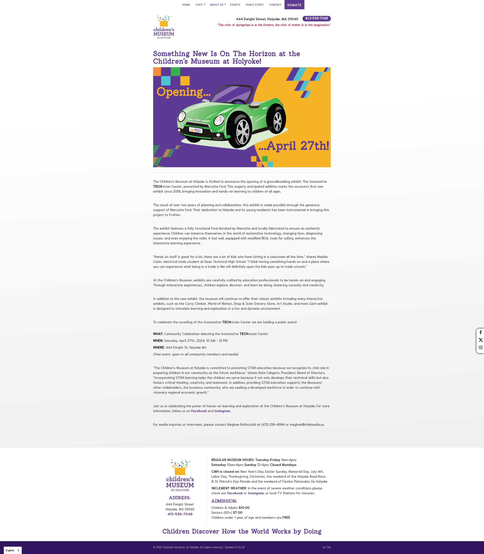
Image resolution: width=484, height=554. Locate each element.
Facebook (199, 410)
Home (186, 4)
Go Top (327, 547)
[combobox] (13, 550)
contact (275, 4)
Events (235, 4)
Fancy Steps (255, 4)
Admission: (224, 501)
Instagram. (222, 410)
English (10, 550)
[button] (200, 4)
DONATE (294, 4)
